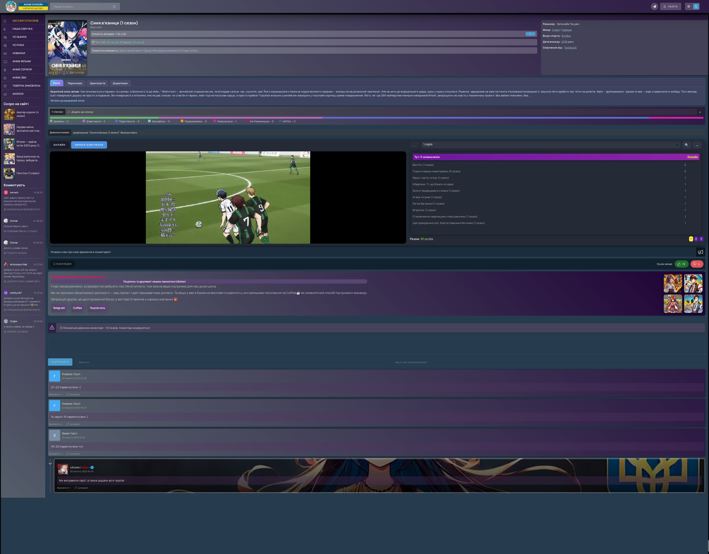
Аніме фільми (22, 61)
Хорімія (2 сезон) (17, 331)
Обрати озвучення (89, 144)
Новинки (19, 53)
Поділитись (97, 308)
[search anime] (114, 6)
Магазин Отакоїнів (25, 20)
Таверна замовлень (26, 85)
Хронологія (97, 83)
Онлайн (60, 144)
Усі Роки (18, 45)
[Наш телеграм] (654, 6)
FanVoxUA (570, 47)
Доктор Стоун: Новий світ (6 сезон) (24, 281)
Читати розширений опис (67, 100)
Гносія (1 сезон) (17, 253)
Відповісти (55, 394)
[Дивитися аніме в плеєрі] (530, 34)
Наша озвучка (22, 28)
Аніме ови (19, 77)
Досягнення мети (130, 50)
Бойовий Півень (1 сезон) (22, 231)
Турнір (148, 50)
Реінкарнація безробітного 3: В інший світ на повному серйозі (24, 209)
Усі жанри (19, 37)
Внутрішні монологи (166, 50)
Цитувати (75, 394)
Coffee (77, 308)
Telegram (59, 308)
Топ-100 (107, 42)
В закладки (63, 263)
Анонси (18, 93)
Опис (56, 83)
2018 (564, 41)
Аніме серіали (22, 69)
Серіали (133, 42)
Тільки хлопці (189, 50)
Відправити (60, 361)
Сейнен (567, 30)
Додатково (120, 83)
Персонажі (75, 83)
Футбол (566, 35)
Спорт (556, 30)
